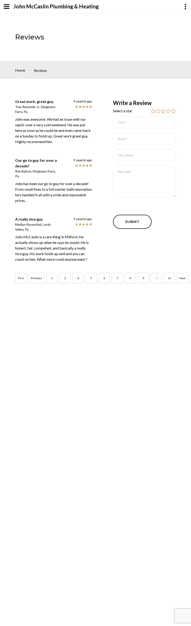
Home (20, 70)
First (21, 278)
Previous (36, 278)
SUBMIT (132, 222)
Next (182, 278)
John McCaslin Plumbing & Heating (56, 6)
